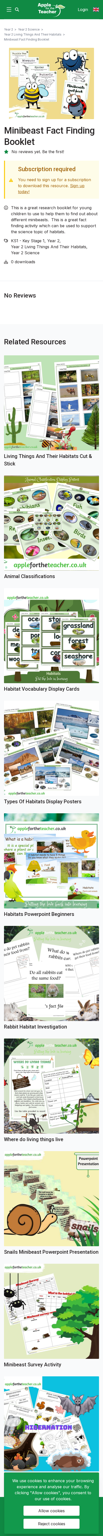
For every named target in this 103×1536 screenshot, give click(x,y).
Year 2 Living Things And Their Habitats (33, 34)
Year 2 (8, 29)
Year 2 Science (29, 29)
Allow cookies (51, 1510)
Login (83, 9)
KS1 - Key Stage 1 (27, 240)
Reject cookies (51, 1523)
